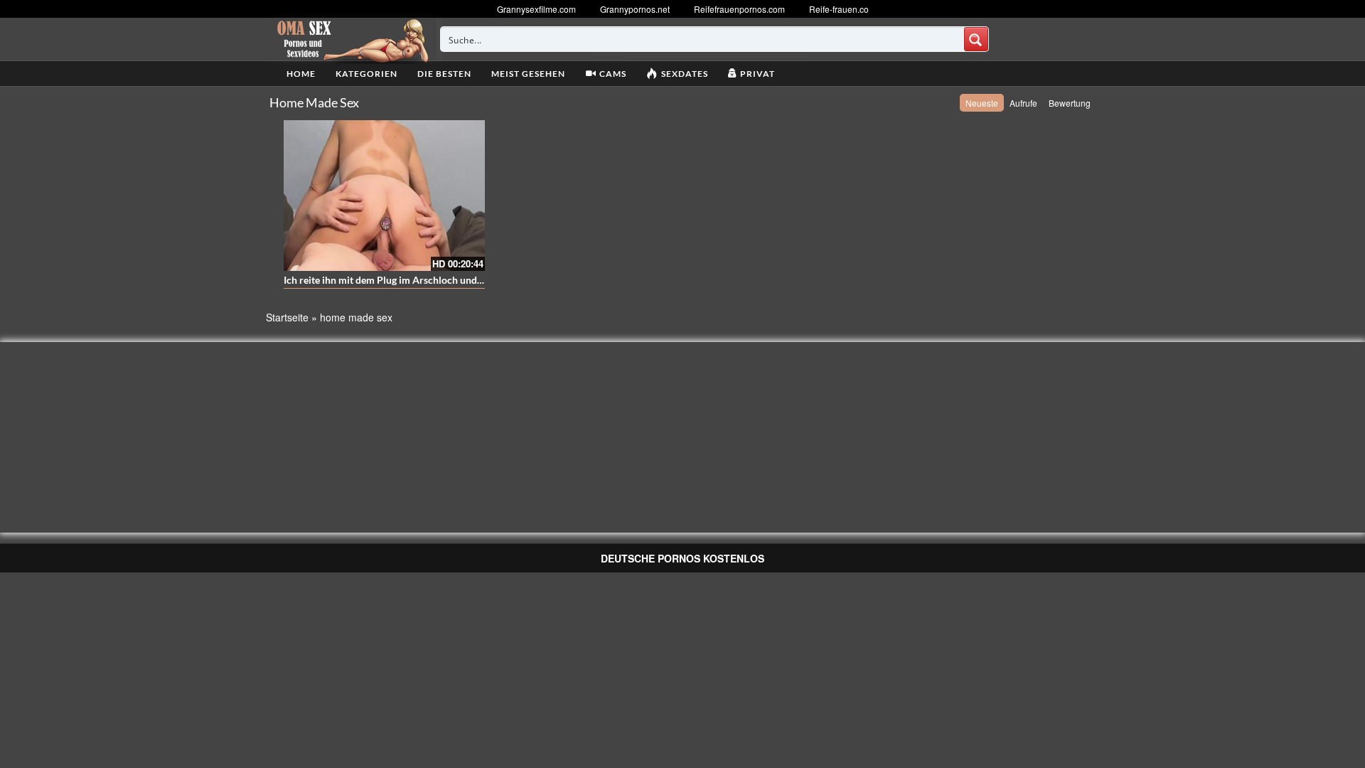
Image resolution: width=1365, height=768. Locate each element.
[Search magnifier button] (976, 39)
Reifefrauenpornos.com (739, 9)
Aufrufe (1023, 103)
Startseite (287, 317)
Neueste (981, 103)
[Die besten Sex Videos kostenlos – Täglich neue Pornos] (351, 39)
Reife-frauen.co (839, 9)
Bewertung (1070, 103)
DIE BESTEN (444, 73)
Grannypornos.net (635, 9)
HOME (301, 73)
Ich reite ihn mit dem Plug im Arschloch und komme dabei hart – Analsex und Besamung (478, 280)
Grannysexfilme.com (536, 9)
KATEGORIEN (366, 73)
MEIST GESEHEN (528, 73)
